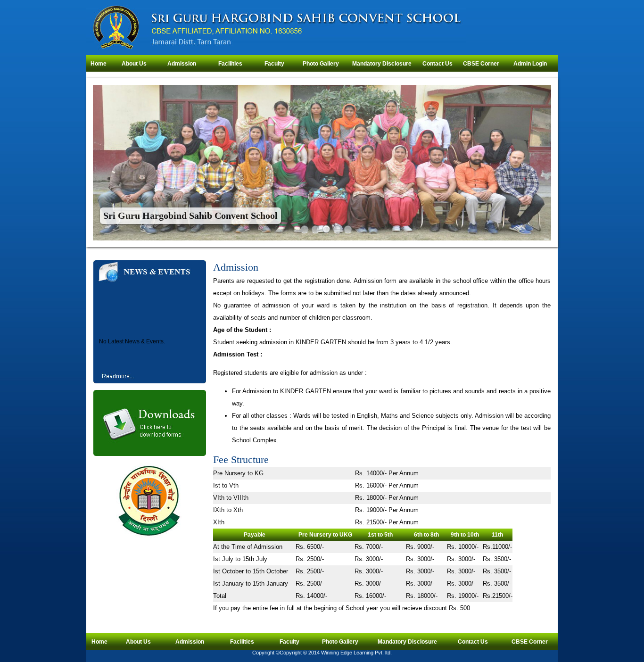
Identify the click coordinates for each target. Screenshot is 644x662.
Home (99, 63)
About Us (134, 63)
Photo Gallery (321, 63)
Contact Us (437, 63)
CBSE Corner (481, 63)
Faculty (274, 63)
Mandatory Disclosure (382, 63)
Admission (181, 63)
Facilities (230, 63)
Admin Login (530, 63)
